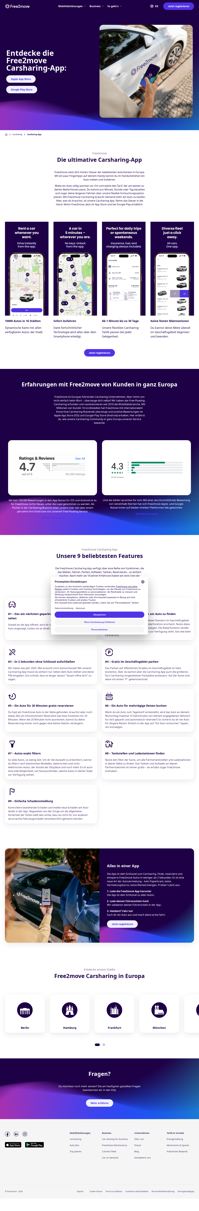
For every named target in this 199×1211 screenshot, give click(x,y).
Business (95, 6)
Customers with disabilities (136, 1191)
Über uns (139, 1139)
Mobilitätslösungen (70, 6)
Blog (136, 1151)
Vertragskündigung (186, 1191)
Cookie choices (96, 1191)
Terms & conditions (114, 1191)
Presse (137, 1145)
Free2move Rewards (177, 1151)
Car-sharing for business (115, 1139)
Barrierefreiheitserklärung (163, 1191)
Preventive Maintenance (114, 1145)
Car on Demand (110, 1157)
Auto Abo (74, 1145)
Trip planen (76, 1151)
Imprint (80, 1191)
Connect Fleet (109, 1151)
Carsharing (75, 1139)
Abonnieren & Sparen (178, 1145)
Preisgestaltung (175, 1139)
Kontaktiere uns (142, 1157)
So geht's (113, 6)
